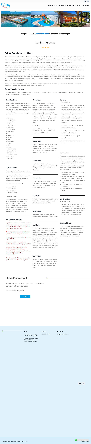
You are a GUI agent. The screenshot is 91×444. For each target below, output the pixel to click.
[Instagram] (88, 1)
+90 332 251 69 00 (45, 334)
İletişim (79, 5)
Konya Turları (71, 5)
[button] (2, 19)
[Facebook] (85, 1)
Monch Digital (85, 441)
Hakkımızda (51, 5)
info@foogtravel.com (63, 334)
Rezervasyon (86, 5)
